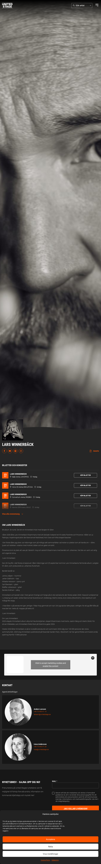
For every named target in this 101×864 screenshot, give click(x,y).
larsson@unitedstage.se (42, 714)
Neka (50, 846)
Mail (54, 781)
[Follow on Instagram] (21, 451)
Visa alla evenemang (11, 514)
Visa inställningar (50, 854)
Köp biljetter (85, 475)
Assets (96, 451)
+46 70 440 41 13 (40, 711)
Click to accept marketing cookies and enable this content (50, 664)
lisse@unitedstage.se (41, 749)
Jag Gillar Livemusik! (75, 808)
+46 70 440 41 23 (40, 747)
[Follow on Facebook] (4, 451)
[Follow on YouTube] (10, 451)
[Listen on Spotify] (15, 451)
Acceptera (50, 839)
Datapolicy (55, 860)
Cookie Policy (45, 860)
